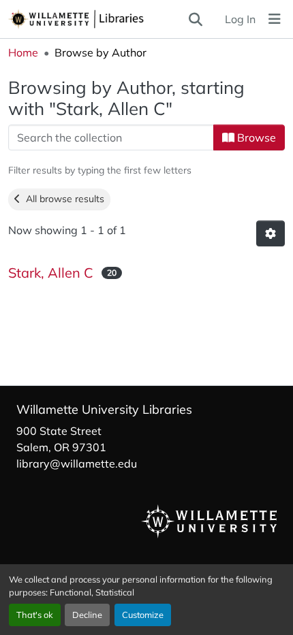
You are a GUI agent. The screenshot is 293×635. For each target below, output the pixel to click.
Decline (87, 614)
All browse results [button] (62, 199)
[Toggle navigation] (274, 19)
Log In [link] (240, 19)
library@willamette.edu (76, 463)
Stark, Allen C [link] (50, 272)
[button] (97, 19)
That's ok (34, 614)
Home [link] (23, 52)
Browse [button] (255, 137)
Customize (143, 614)
